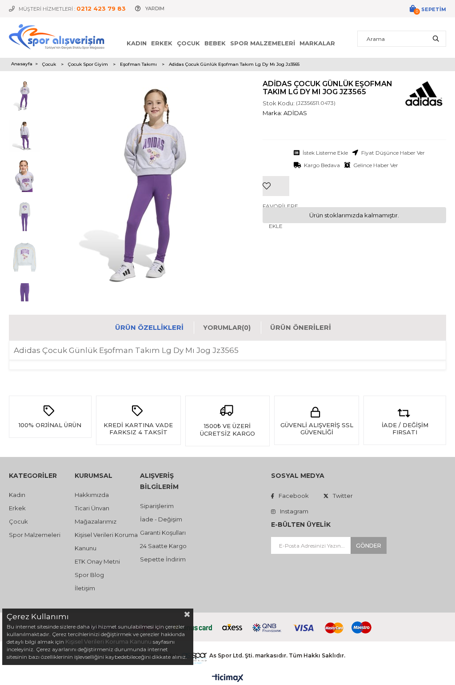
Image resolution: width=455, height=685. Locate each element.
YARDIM (154, 8)
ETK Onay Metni (97, 561)
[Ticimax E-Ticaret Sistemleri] (227, 678)
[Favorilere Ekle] (276, 172)
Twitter (343, 495)
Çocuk (188, 43)
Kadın (137, 43)
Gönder (368, 545)
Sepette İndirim (163, 559)
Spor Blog (89, 574)
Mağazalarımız (95, 521)
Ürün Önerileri (300, 327)
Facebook (294, 495)
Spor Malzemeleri (262, 43)
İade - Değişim (161, 519)
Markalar (317, 43)
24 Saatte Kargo (163, 545)
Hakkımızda (92, 494)
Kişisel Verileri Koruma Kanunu (108, 641)
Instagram (294, 511)
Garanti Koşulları (163, 532)
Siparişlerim (157, 505)
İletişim (85, 588)
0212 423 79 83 (101, 8)
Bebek (215, 43)
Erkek (161, 43)
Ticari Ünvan (92, 508)
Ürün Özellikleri (149, 327)
